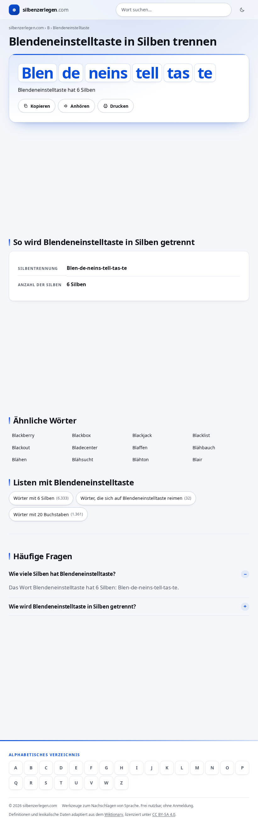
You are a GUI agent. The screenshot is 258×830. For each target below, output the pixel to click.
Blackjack (142, 435)
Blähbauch (204, 447)
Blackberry (23, 435)
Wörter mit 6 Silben (41, 498)
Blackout (21, 447)
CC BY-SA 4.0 (163, 814)
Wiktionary (113, 814)
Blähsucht (82, 459)
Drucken (119, 106)
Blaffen (140, 447)
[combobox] (174, 10)
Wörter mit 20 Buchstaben (48, 514)
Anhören (79, 106)
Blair (197, 459)
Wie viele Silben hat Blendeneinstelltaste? (62, 573)
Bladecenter (85, 447)
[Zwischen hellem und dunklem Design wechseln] (242, 10)
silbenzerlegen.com (26, 27)
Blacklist (201, 435)
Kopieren (40, 106)
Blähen (19, 459)
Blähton (140, 459)
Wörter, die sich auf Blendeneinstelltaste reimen (136, 498)
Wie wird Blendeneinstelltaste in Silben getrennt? (72, 606)
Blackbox (81, 435)
